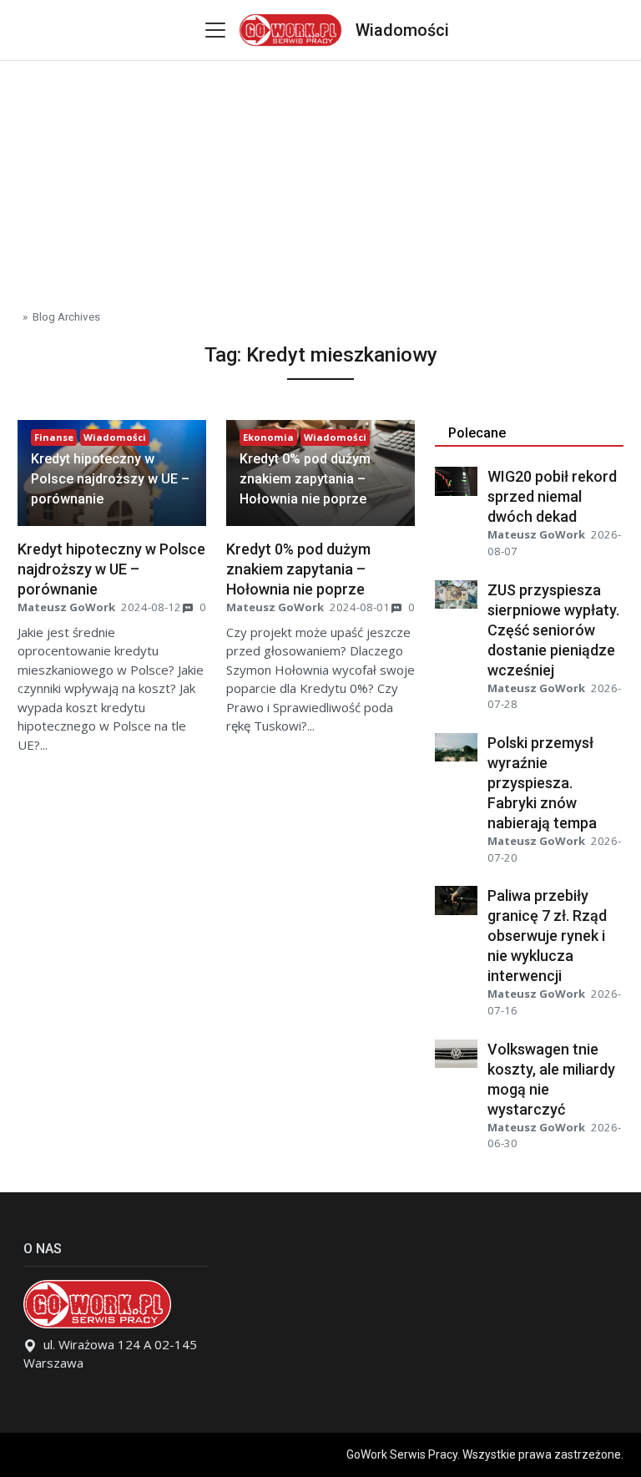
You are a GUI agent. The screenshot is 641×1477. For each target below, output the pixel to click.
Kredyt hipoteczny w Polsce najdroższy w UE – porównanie (110, 479)
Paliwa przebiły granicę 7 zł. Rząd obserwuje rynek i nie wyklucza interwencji (547, 935)
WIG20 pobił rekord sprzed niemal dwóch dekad (552, 496)
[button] (112, 479)
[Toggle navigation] (215, 30)
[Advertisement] (320, 178)
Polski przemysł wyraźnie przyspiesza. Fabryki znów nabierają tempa (542, 783)
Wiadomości (402, 30)
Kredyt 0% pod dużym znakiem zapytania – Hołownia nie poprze (305, 479)
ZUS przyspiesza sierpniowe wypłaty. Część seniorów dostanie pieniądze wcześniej (553, 630)
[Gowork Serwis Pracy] (290, 28)
